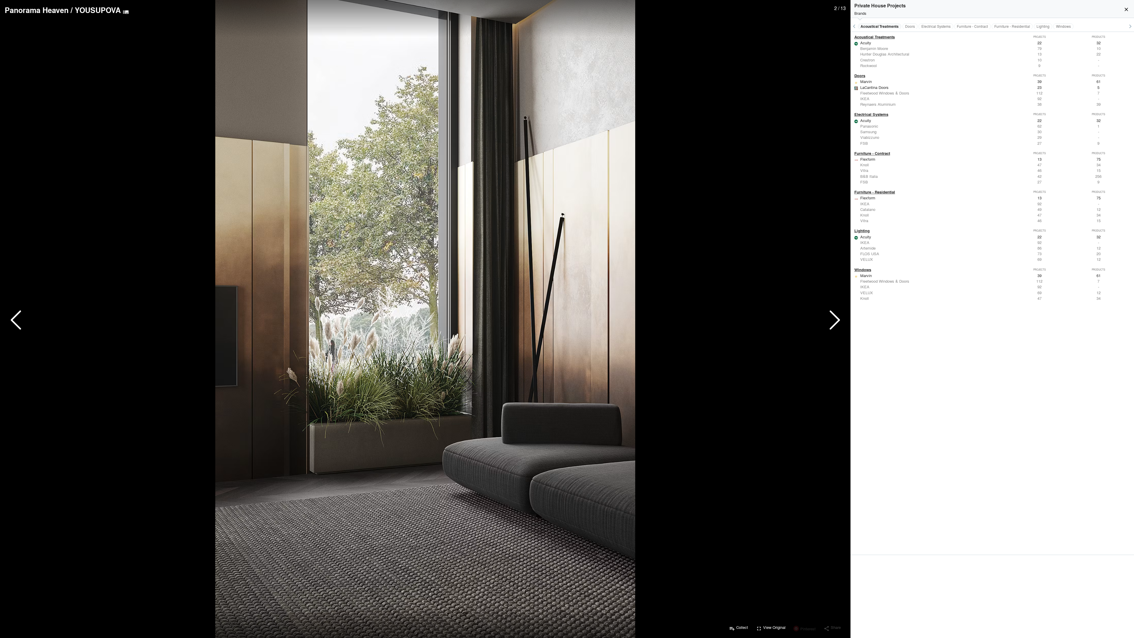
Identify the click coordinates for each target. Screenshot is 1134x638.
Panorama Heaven (37, 10)
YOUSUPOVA (98, 10)
